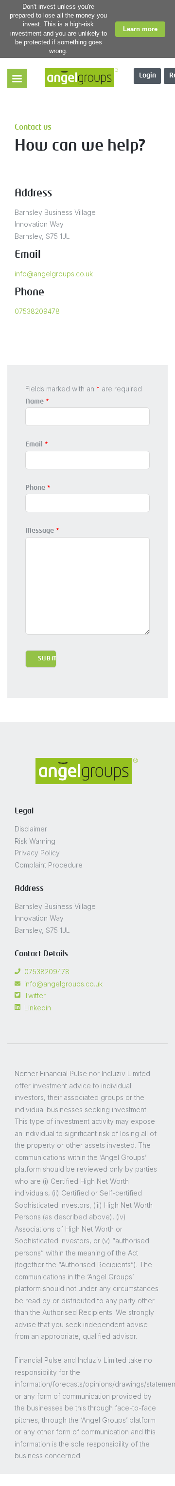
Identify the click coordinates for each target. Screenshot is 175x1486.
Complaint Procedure (49, 865)
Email (36, 444)
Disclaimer (31, 829)
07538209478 (37, 311)
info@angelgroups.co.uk (54, 274)
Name (37, 401)
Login (147, 75)
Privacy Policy (37, 853)
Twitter (35, 995)
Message (42, 530)
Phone (38, 487)
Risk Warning (35, 841)
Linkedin (37, 1008)
